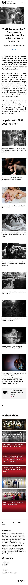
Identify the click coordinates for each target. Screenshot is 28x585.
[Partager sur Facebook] (13, 49)
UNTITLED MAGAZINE (10, 3)
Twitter (6, 564)
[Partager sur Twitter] (15, 49)
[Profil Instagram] (11, 396)
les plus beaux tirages (19, 82)
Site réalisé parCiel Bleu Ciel (21, 581)
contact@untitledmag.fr (9, 572)
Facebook (6, 563)
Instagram (7, 561)
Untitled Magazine (19, 45)
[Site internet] (13, 396)
